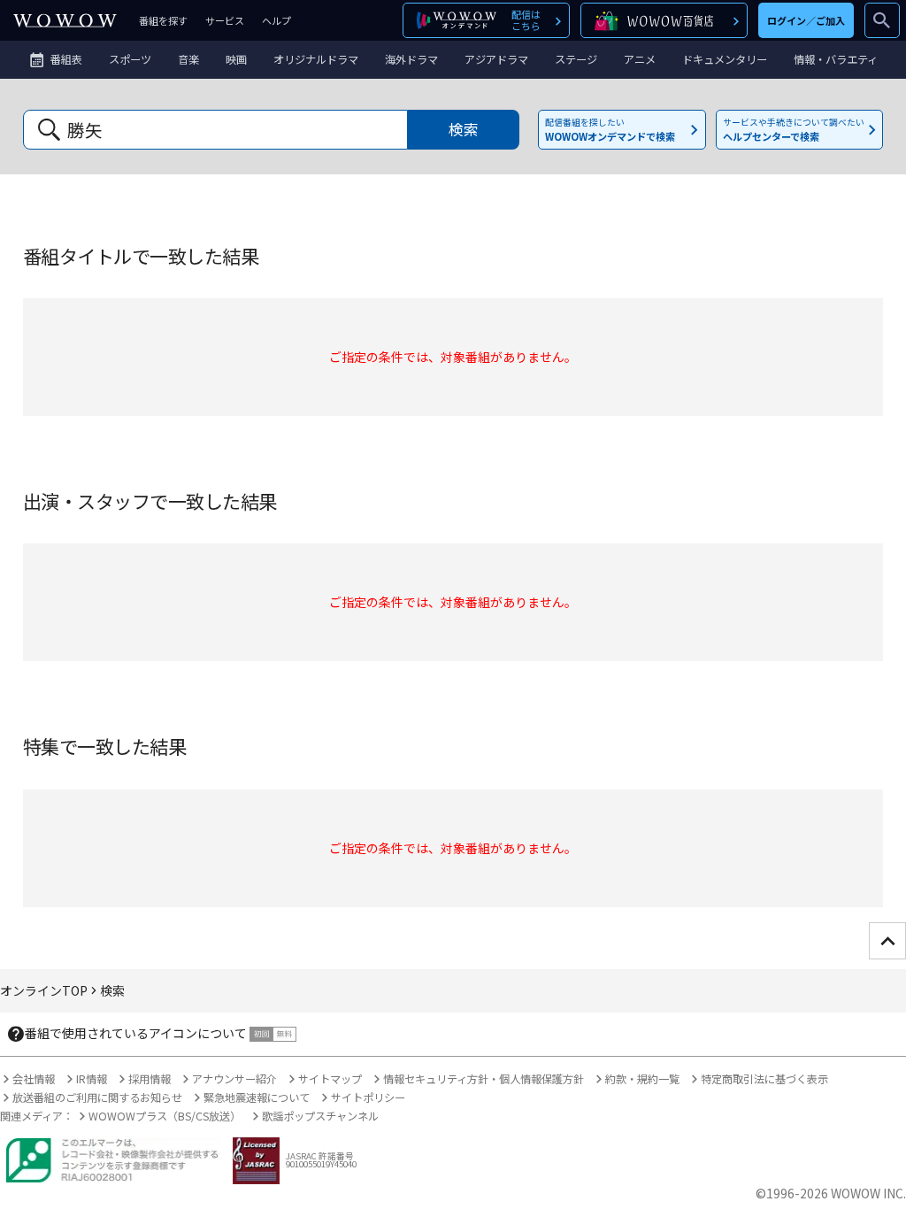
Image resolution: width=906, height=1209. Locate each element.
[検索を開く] (882, 20)
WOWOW (65, 20)
